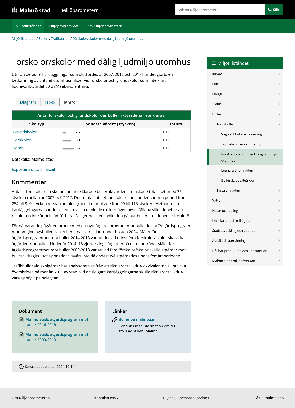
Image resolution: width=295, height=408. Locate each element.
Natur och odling (225, 210)
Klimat (217, 74)
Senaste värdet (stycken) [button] (110, 124)
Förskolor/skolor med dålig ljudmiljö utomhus (107, 38)
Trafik (216, 104)
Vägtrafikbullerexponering (241, 134)
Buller (43, 38)
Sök (276, 9)
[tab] (28, 102)
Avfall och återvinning (229, 240)
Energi (217, 94)
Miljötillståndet (28, 26)
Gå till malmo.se (267, 397)
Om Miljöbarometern (104, 26)
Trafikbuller (60, 38)
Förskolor (22, 140)
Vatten (217, 200)
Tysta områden (228, 190)
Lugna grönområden (237, 170)
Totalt (18, 148)
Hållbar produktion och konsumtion (239, 250)
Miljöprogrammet (63, 26)
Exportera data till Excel (33, 169)
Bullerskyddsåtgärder (238, 180)
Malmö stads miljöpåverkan (233, 260)
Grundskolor (25, 132)
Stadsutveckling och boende (234, 230)
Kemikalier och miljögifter (232, 220)
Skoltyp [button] (36, 124)
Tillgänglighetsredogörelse (184, 397)
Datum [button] (175, 124)
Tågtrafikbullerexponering (241, 144)
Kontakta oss (105, 397)
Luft (215, 84)
